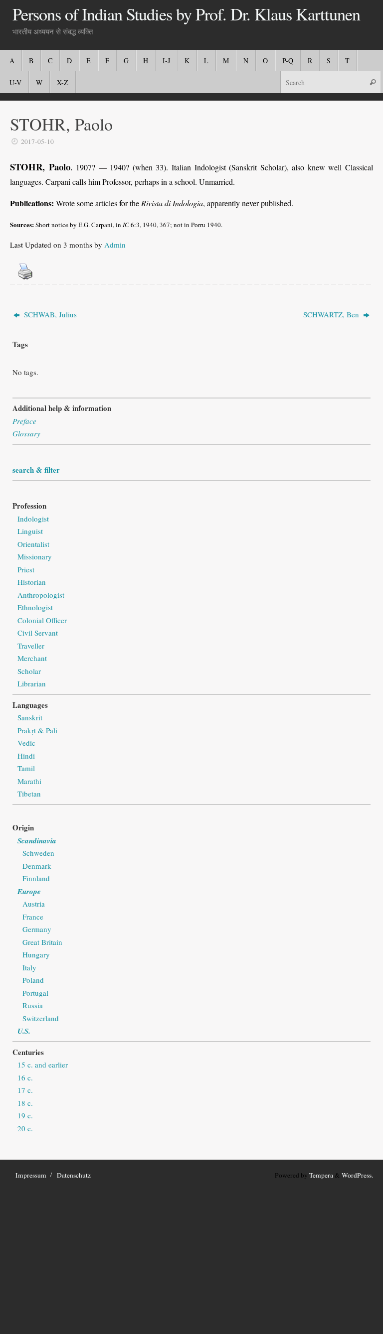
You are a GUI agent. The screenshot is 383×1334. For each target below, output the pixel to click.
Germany (36, 929)
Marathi (29, 781)
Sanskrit (29, 717)
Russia (32, 1005)
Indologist (33, 519)
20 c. (25, 1128)
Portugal (35, 993)
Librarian (31, 683)
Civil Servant (37, 633)
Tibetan (29, 794)
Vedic (26, 743)
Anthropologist (40, 595)
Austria (33, 904)
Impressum (30, 1175)
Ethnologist (35, 607)
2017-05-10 (37, 141)
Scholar (29, 671)
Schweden (38, 853)
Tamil (26, 768)
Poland (33, 980)
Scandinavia (36, 840)
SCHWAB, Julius (49, 314)
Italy (29, 967)
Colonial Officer (42, 620)
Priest (25, 569)
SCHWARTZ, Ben (332, 314)
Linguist (30, 531)
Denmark (36, 866)
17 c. (25, 1090)
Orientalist (33, 544)
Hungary (36, 954)
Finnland (36, 878)
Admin (115, 245)
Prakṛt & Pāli (37, 730)
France (32, 917)
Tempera (321, 1175)
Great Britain (42, 942)
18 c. (25, 1103)
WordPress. (357, 1175)
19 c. (25, 1115)
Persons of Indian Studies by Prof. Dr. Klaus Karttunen (186, 14)
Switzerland (40, 1018)
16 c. (25, 1077)
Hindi (26, 756)
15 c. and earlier (42, 1064)
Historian (31, 582)
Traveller (30, 646)
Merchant (32, 658)
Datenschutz (74, 1175)
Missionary (34, 556)
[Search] (373, 82)
